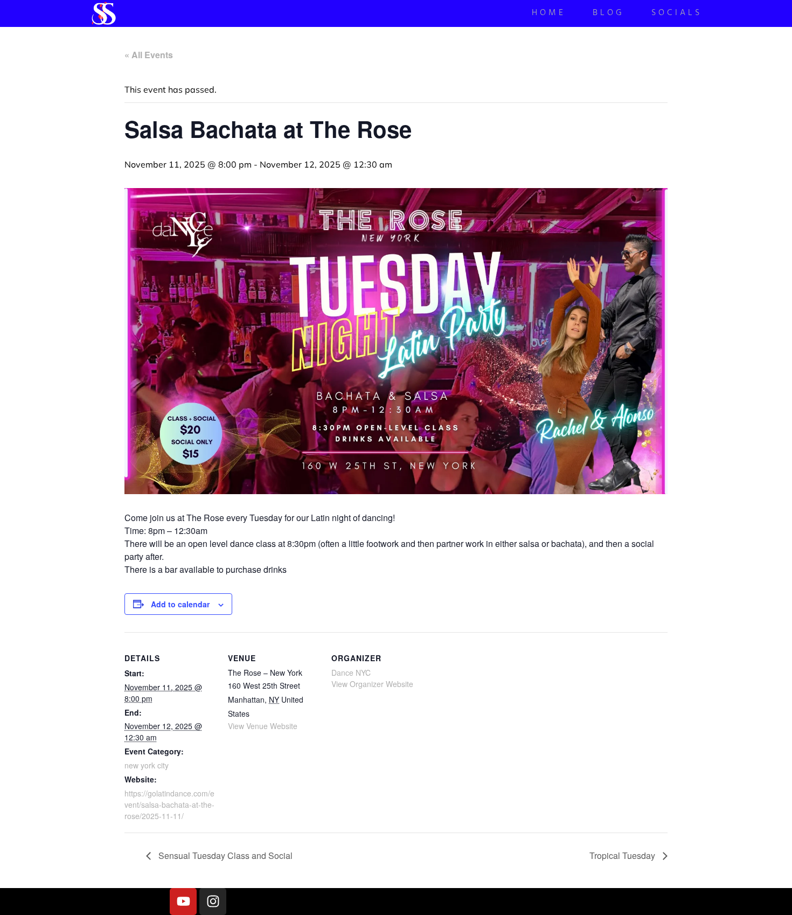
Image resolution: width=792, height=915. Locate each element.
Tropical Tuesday (623, 855)
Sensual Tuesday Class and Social (224, 855)
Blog (608, 13)
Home (549, 13)
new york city (146, 765)
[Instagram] (212, 901)
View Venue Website (262, 725)
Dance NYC (351, 672)
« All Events (148, 54)
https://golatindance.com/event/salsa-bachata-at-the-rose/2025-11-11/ (169, 804)
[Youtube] (183, 901)
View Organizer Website (372, 683)
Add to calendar (180, 604)
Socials (676, 13)
